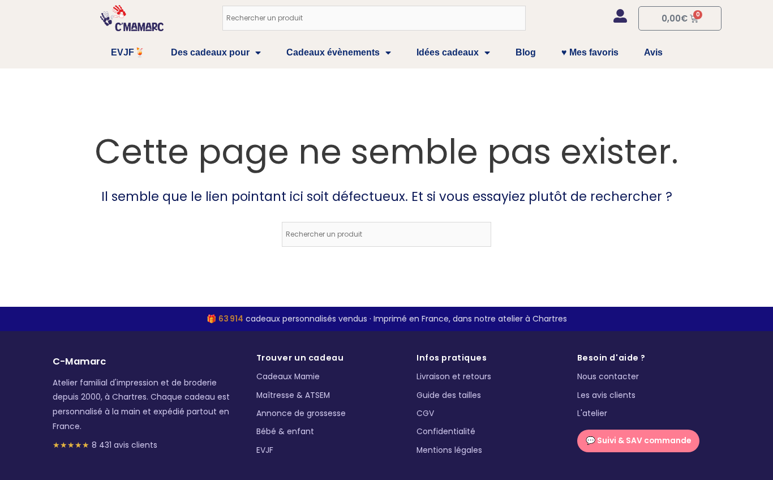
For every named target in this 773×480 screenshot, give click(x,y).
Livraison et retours (453, 376)
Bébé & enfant (285, 431)
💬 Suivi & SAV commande (638, 440)
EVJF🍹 (128, 52)
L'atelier (592, 413)
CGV (425, 413)
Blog (526, 52)
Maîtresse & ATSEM (293, 395)
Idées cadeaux (447, 52)
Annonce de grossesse (301, 413)
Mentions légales (449, 450)
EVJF (264, 450)
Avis (653, 52)
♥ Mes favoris (590, 52)
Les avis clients (606, 395)
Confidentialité (445, 431)
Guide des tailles (448, 395)
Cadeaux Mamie (288, 376)
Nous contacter (608, 376)
